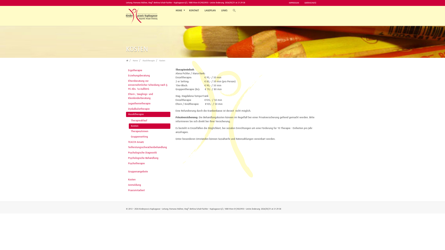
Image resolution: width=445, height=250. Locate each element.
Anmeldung (134, 185)
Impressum (294, 3)
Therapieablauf (139, 120)
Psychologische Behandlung (143, 158)
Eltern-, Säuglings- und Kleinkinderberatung (140, 96)
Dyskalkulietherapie (139, 109)
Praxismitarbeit (136, 190)
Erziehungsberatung (139, 75)
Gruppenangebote (138, 171)
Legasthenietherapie (139, 103)
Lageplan (210, 10)
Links (224, 10)
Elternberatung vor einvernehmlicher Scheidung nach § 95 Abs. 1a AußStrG (147, 85)
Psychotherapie (136, 163)
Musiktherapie (136, 114)
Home (179, 10)
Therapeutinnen (139, 131)
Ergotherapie (135, 70)
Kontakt (194, 10)
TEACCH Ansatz (136, 142)
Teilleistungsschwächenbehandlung (147, 147)
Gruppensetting (139, 136)
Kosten (134, 126)
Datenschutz (310, 3)
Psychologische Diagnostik (142, 152)
